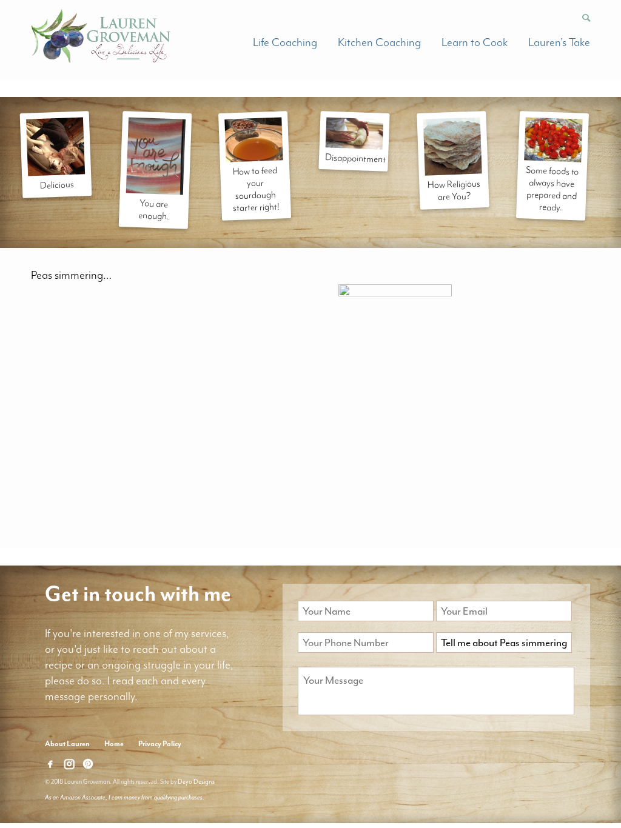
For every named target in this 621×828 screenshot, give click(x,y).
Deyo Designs (196, 782)
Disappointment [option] (355, 158)
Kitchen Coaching (379, 42)
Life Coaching (285, 42)
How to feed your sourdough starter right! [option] (256, 189)
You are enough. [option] (153, 210)
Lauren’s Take (559, 42)
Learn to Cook (474, 42)
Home (114, 744)
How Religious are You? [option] (454, 190)
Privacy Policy (159, 744)
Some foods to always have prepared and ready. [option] (553, 188)
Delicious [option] (57, 185)
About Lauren (67, 744)
